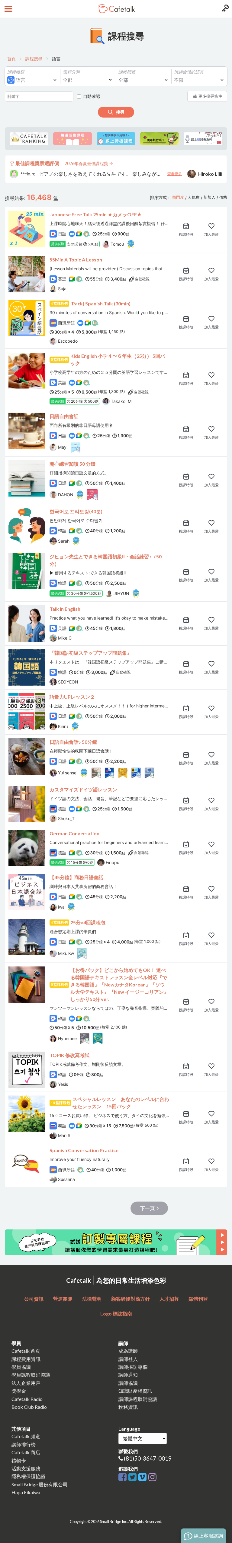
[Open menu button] (7, 9)
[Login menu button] (224, 9)
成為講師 (128, 1351)
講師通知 (128, 1375)
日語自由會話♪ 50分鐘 (73, 742)
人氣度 (194, 197)
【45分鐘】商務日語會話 (76, 877)
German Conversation (74, 833)
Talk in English (65, 609)
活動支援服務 (25, 1468)
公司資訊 (34, 1299)
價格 (223, 197)
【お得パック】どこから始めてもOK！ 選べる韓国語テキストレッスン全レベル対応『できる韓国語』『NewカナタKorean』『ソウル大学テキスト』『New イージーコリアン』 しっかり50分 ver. (119, 984)
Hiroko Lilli (210, 171)
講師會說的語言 (189, 72)
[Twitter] (133, 1477)
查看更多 (174, 171)
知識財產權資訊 (135, 1391)
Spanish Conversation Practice (84, 1150)
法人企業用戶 (25, 1383)
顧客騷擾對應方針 (130, 1299)
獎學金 (18, 1391)
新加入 (209, 197)
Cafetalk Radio (27, 1399)
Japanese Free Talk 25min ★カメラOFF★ (96, 214)
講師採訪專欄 (132, 1367)
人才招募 (169, 1299)
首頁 (11, 58)
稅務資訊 (128, 1407)
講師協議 (128, 1383)
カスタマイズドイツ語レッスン (83, 789)
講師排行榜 (23, 1444)
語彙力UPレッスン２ (72, 697)
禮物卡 (18, 1460)
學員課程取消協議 (30, 1375)
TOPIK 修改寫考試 (69, 1055)
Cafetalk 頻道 (25, 1436)
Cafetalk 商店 (25, 1452)
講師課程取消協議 (137, 1399)
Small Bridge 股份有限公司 (39, 1484)
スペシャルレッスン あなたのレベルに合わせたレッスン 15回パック (120, 1102)
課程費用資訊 (25, 1359)
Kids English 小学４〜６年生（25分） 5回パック (117, 359)
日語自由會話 (64, 416)
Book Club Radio (29, 1407)
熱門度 (178, 197)
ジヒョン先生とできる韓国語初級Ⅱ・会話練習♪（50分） (106, 560)
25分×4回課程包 (87, 922)
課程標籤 (126, 72)
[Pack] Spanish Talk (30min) (100, 303)
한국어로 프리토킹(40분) (76, 511)
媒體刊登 (198, 1299)
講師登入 (128, 1359)
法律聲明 (92, 1299)
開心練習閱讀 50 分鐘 (72, 464)
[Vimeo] (143, 1477)
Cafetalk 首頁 (25, 1351)
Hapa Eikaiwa (25, 1492)
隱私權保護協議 (28, 1476)
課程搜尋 (33, 58)
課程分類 (71, 72)
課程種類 (15, 72)
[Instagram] (152, 1477)
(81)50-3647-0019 (148, 1458)
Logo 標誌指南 (116, 1313)
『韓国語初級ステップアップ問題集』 (91, 653)
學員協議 (21, 1367)
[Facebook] (123, 1477)
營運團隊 (62, 1299)
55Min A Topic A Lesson (76, 259)
